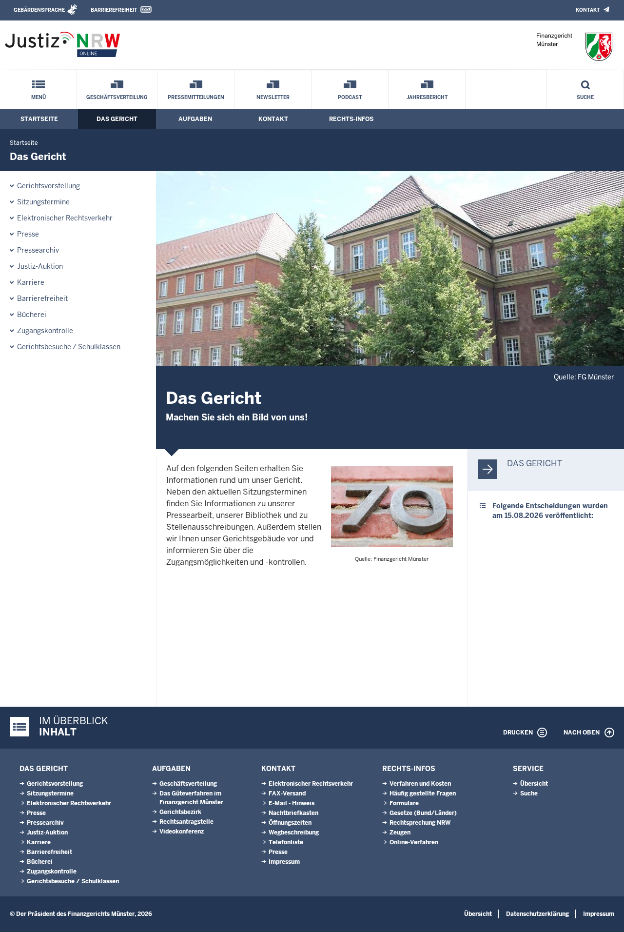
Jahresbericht (427, 97)
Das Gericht (117, 119)
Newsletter (273, 97)
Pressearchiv (38, 250)
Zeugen (400, 832)
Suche (585, 97)
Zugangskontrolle (45, 330)
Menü (38, 97)
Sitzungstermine (43, 202)
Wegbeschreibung (294, 832)
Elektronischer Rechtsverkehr (65, 218)
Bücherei (31, 314)
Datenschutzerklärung (537, 914)
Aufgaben (195, 119)
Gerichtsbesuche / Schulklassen (68, 346)
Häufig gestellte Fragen (423, 793)
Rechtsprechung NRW (420, 823)
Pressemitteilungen (196, 97)
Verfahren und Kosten (420, 784)
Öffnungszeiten (290, 823)
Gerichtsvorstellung (48, 185)
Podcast (350, 97)
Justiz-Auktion (40, 266)
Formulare (404, 803)
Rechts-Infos (351, 119)
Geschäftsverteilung (117, 97)
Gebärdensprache (39, 10)
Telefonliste (286, 842)
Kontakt (588, 10)
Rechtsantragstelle (186, 822)
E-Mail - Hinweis (291, 803)
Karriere (30, 282)
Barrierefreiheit (114, 10)
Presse (28, 234)
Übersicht (534, 784)
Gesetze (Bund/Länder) (423, 813)
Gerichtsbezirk (180, 812)
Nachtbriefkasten (293, 813)
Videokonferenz (181, 831)
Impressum (284, 862)
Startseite (39, 119)
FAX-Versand (287, 793)
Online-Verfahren (414, 842)
